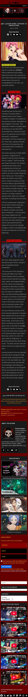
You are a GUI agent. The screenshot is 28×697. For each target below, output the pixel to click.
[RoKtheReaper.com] (14, 10)
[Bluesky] (14, 34)
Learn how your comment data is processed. (13, 571)
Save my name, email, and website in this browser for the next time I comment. (15, 562)
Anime (4, 399)
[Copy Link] (20, 34)
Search (25, 6)
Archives (4, 597)
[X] (11, 34)
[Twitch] (18, 2)
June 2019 (18, 403)
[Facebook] (9, 2)
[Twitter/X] (12, 2)
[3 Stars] (10, 395)
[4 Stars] (12, 395)
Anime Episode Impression (14, 399)
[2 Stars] (9, 395)
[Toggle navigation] (3, 15)
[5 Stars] (14, 395)
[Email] (17, 34)
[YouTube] (15, 2)
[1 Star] (7, 395)
